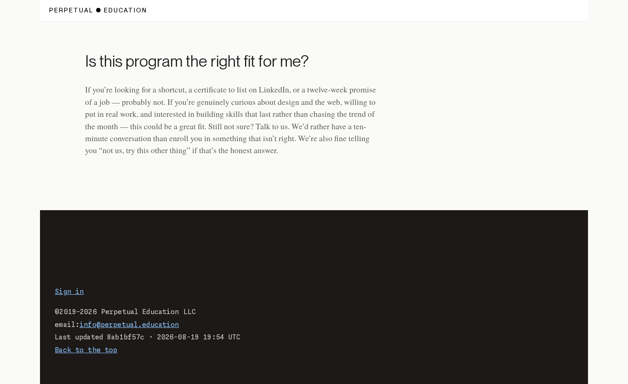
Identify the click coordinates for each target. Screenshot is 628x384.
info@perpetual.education (129, 325)
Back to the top (86, 350)
